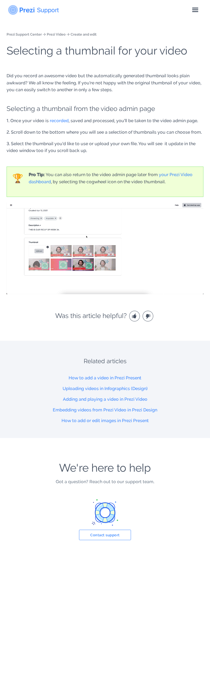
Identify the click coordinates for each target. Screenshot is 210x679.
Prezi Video (56, 34)
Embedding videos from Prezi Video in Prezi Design (105, 409)
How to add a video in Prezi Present (105, 377)
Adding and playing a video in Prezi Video (105, 399)
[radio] (135, 316)
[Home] (33, 9)
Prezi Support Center (24, 34)
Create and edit (84, 34)
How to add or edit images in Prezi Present (105, 420)
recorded (59, 120)
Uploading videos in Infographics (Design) (105, 388)
